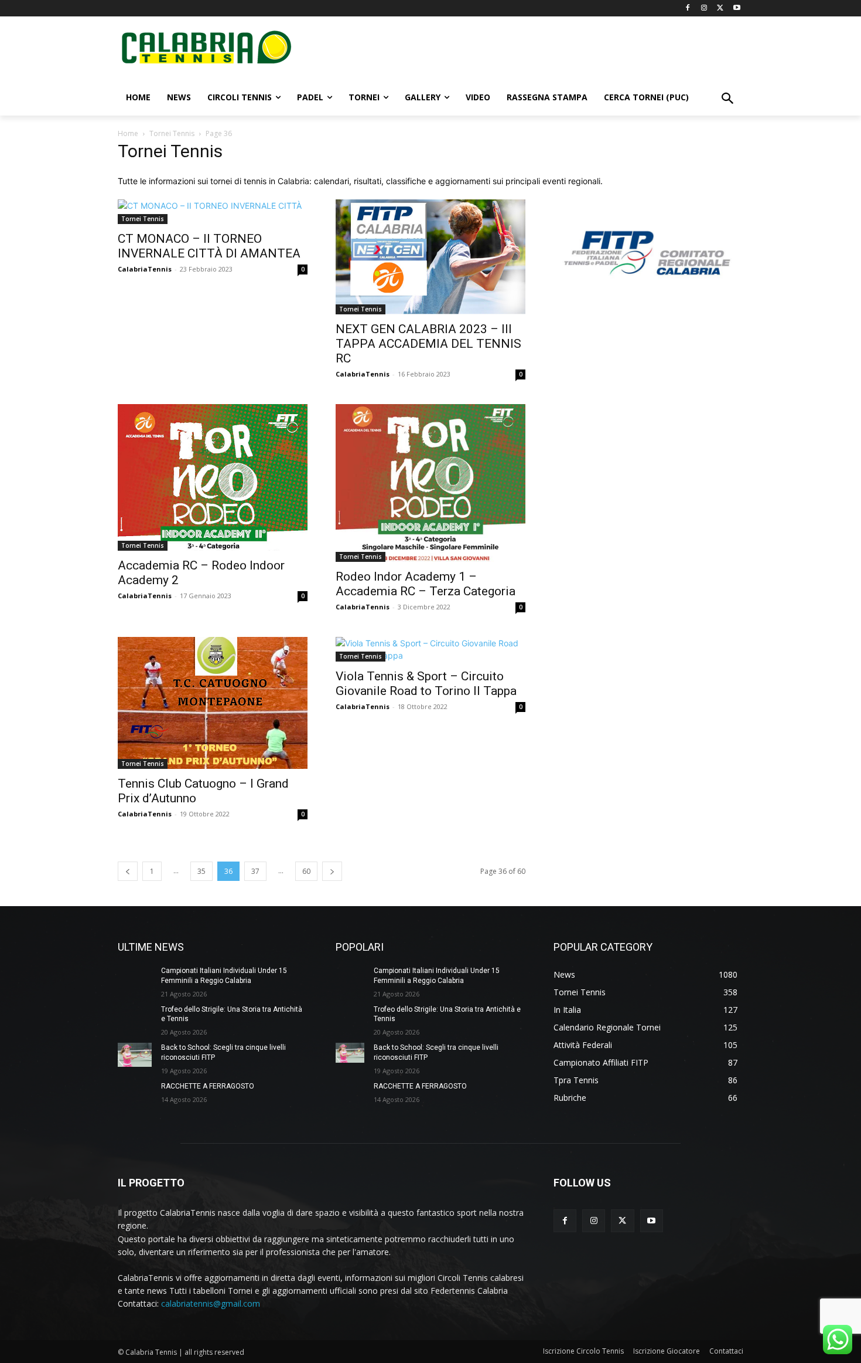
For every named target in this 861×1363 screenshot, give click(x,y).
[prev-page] (128, 871)
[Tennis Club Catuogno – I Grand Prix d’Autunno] (213, 703)
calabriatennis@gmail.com (210, 1303)
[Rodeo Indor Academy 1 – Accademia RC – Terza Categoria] (430, 483)
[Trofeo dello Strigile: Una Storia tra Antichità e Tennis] (135, 1017)
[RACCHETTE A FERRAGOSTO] (135, 1093)
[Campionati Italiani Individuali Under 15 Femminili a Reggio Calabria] (135, 978)
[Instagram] (704, 8)
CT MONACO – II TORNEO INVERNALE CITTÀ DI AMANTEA (209, 246)
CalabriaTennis (145, 269)
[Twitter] (720, 8)
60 (306, 871)
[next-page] (332, 871)
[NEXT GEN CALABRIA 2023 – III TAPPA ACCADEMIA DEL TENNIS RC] (430, 256)
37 (255, 871)
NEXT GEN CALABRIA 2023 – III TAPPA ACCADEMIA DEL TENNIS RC (428, 343)
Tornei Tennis (171, 133)
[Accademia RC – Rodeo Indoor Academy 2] (213, 477)
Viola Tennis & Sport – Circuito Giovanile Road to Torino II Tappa (426, 683)
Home (128, 133)
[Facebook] (688, 8)
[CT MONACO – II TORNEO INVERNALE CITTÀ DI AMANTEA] (213, 211)
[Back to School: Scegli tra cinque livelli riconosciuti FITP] (135, 1055)
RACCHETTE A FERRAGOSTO (207, 1086)
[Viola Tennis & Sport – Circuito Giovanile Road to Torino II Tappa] (430, 649)
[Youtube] (736, 8)
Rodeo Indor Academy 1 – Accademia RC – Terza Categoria (425, 583)
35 (201, 871)
